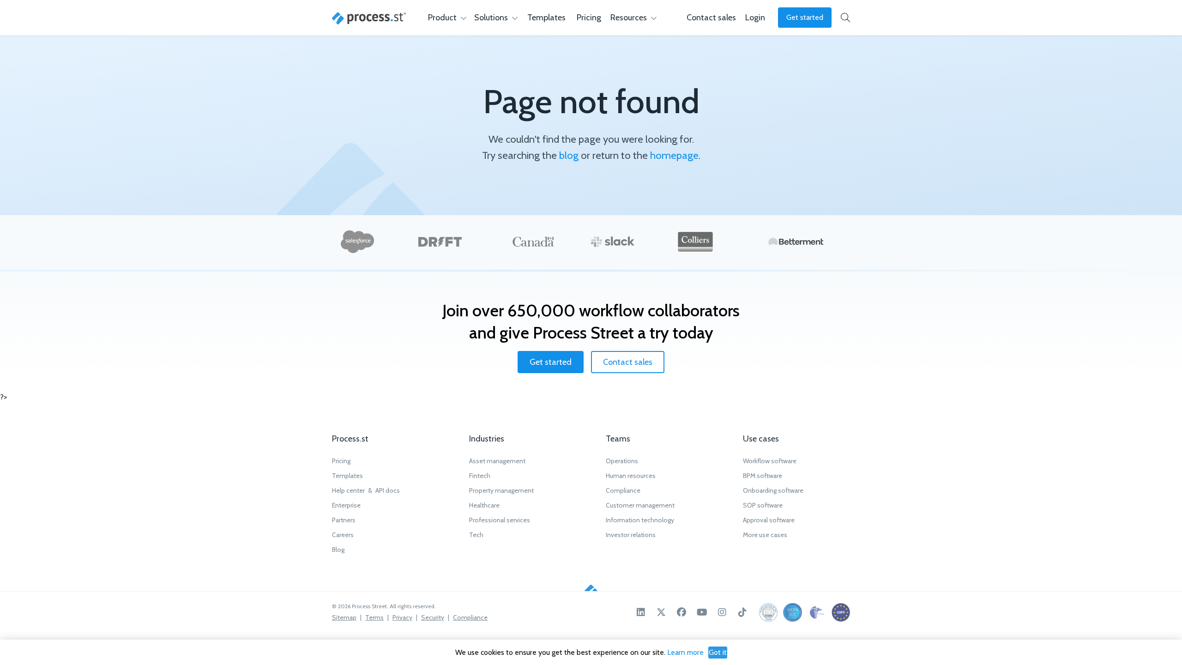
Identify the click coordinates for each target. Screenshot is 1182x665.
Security (432, 617)
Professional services (499, 520)
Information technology (640, 520)
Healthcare (484, 505)
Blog (338, 549)
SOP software (763, 505)
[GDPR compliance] (841, 612)
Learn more (685, 652)
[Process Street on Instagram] (722, 612)
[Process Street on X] (661, 612)
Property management (501, 490)
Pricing (589, 17)
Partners (344, 520)
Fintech (479, 476)
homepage (674, 155)
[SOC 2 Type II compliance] (792, 612)
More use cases (765, 535)
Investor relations (631, 535)
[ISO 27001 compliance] (768, 612)
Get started (804, 17)
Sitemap (344, 617)
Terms (374, 617)
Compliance (623, 490)
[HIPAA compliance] (817, 612)
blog (569, 155)
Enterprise (346, 505)
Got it (718, 652)
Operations (622, 461)
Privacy (402, 617)
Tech (476, 535)
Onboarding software (773, 490)
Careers (343, 535)
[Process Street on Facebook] (681, 612)
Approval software (769, 520)
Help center (348, 490)
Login (755, 17)
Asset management (497, 461)
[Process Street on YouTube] (702, 612)
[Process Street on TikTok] (742, 612)
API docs (387, 490)
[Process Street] (369, 18)
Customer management (640, 505)
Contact (711, 17)
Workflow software (769, 461)
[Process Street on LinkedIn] (641, 612)
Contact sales (627, 362)
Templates (546, 17)
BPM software (762, 476)
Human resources (631, 476)
